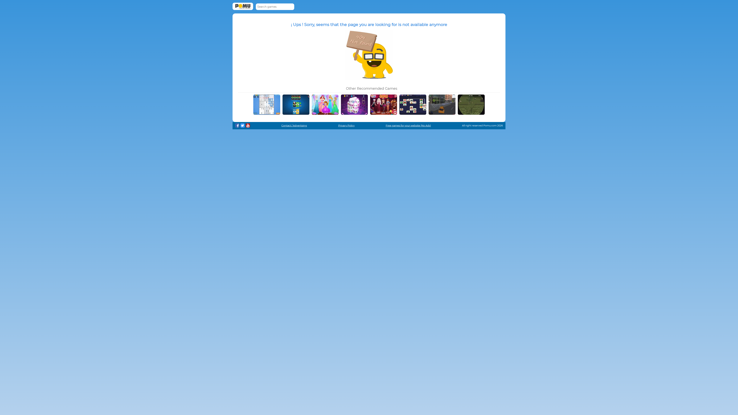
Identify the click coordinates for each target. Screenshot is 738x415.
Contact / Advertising (294, 125)
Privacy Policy (346, 125)
